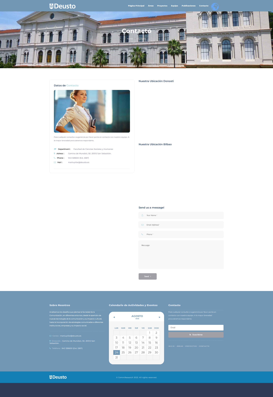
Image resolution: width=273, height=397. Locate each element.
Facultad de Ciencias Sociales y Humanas (93, 149)
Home (130, 39)
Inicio (171, 346)
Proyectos (162, 6)
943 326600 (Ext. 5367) (78, 158)
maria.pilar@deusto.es (78, 162)
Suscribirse (197, 335)
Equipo (174, 6)
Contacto (203, 6)
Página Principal (136, 6)
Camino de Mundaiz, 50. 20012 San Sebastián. (89, 153)
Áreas (151, 6)
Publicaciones (189, 6)
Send (146, 276)
